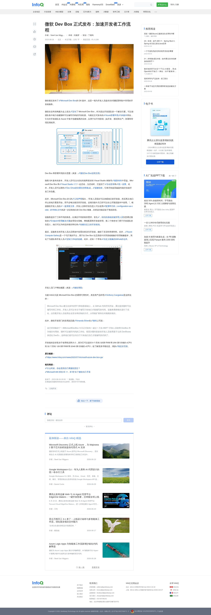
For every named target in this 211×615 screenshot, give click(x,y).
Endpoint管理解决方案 (60, 220)
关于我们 (80, 585)
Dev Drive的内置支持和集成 (78, 187)
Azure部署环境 (112, 115)
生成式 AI (149, 74)
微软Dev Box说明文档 (89, 173)
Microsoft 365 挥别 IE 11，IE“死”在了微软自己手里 (68, 371)
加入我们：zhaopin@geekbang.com (102, 596)
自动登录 (110, 184)
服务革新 (154, 36)
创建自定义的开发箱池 (90, 224)
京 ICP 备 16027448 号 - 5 (120, 611)
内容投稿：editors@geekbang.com (101, 587)
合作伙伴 (80, 591)
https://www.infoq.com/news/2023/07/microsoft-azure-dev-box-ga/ (75, 357)
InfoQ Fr (175, 593)
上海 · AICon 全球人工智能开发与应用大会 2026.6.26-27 (144, 590)
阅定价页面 (123, 346)
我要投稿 (80, 588)
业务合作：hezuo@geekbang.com (101, 590)
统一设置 (122, 184)
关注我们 (80, 597)
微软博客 (78, 287)
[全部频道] (156, 12)
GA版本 (123, 115)
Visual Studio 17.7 (69, 184)
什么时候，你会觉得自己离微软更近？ (63, 368)
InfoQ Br (175, 596)
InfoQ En (176, 587)
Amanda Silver (82, 320)
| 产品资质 (159, 611)
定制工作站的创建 (74, 239)
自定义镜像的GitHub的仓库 (115, 239)
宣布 (74, 111)
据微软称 (98, 187)
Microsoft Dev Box (68, 100)
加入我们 (80, 594)
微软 (147, 36)
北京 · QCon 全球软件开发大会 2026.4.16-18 (140, 587)
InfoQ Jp (175, 590)
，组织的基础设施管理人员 (111, 217)
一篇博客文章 (68, 206)
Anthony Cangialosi (114, 295)
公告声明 (78, 198)
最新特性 (118, 180)
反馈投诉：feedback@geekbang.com (102, 593)
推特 (95, 320)
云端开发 (52, 388)
